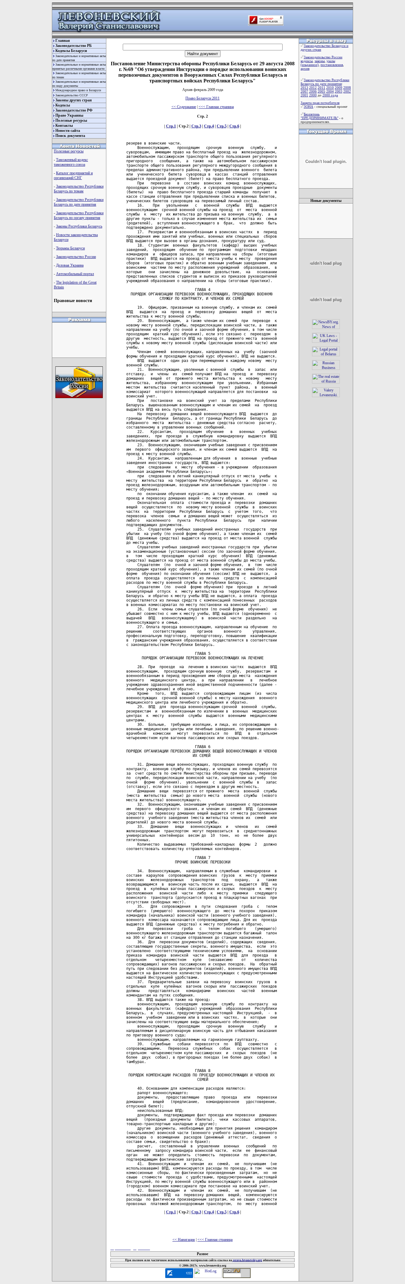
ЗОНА (308, 106)
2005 (321, 91)
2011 (321, 87)
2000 (313, 95)
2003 (338, 91)
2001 (304, 95)
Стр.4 (209, 126)
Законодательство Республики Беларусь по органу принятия (78, 215)
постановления (332, 65)
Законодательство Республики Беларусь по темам (78, 188)
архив (305, 68)
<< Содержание (183, 107)
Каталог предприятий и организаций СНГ (73, 175)
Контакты (64, 125)
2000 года (330, 95)
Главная (62, 40)
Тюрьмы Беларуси (70, 248)
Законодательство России (76, 257)
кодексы (307, 61)
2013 (304, 87)
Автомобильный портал (75, 274)
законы (320, 61)
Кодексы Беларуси (71, 50)
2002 (347, 91)
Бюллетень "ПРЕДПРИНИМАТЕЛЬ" (319, 116)
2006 (313, 91)
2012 (313, 87)
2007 (304, 91)
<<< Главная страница (216, 107)
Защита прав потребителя (320, 103)
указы (331, 61)
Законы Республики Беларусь (79, 226)
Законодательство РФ (73, 110)
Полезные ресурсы (71, 120)
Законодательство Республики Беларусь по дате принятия (78, 202)
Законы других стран (73, 100)
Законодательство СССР (71, 95)
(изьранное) (310, 65)
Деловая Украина (70, 265)
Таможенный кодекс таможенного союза (71, 162)
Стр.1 (171, 126)
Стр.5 (222, 126)
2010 (330, 87)
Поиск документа (70, 135)
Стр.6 (234, 126)
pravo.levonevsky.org (247, 1260)
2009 (338, 87)
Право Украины (69, 115)
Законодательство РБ (73, 45)
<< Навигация (183, 1239)
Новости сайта (67, 130)
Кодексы (62, 105)
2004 (330, 91)
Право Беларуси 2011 (202, 98)
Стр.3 (196, 126)
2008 (347, 87)
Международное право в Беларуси (78, 90)
